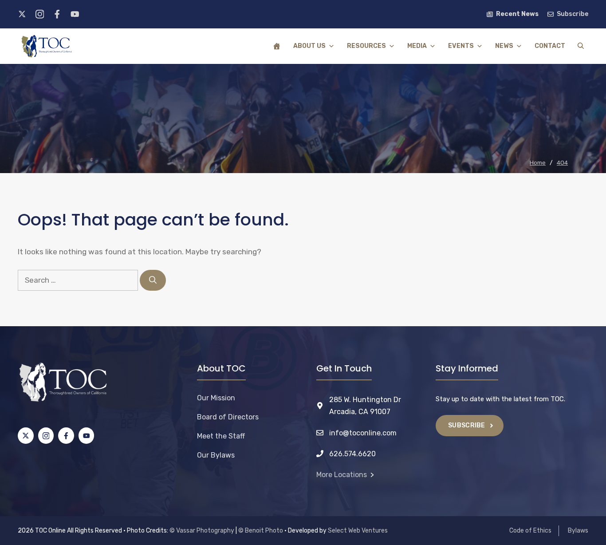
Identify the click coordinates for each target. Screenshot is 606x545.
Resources (366, 46)
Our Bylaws (216, 455)
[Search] (153, 280)
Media (417, 46)
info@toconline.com (363, 433)
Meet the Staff (221, 436)
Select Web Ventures (358, 530)
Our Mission (216, 398)
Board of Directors (228, 417)
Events (461, 46)
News (504, 46)
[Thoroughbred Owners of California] (46, 46)
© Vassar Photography (201, 530)
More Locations (341, 474)
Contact (550, 46)
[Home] (276, 46)
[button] (580, 46)
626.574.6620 (352, 454)
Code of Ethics (530, 530)
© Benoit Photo (260, 530)
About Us (309, 46)
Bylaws (578, 530)
